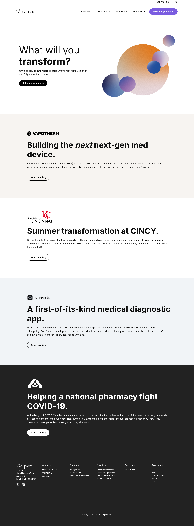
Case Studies (130, 470)
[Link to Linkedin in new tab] (23, 484)
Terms (91, 515)
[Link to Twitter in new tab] (17, 484)
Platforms (86, 11)
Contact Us (163, 2)
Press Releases (158, 475)
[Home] (25, 11)
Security (155, 481)
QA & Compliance (104, 478)
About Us (46, 465)
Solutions (102, 11)
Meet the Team (49, 469)
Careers (46, 476)
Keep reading (38, 177)
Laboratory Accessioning (107, 470)
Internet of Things (77, 473)
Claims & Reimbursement (107, 475)
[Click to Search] (176, 2)
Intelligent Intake (76, 470)
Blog (154, 470)
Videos (155, 478)
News (154, 473)
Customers (119, 11)
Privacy (85, 515)
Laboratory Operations (106, 473)
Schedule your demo (163, 11)
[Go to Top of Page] (24, 466)
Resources (137, 11)
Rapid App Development (79, 475)
